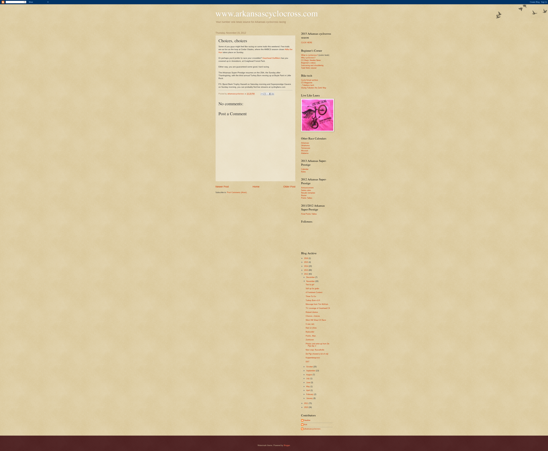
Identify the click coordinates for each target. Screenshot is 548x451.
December (310, 277)
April (308, 390)
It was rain (310, 324)
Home (256, 186)
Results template (308, 193)
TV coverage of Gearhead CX (318, 308)
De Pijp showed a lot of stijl (317, 354)
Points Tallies (306, 198)
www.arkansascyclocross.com (266, 13)
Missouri (304, 151)
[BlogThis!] (264, 94)
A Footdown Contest (314, 292)
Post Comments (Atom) (237, 192)
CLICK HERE (306, 42)
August (309, 375)
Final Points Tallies (309, 214)
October (309, 367)
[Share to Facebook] (270, 94)
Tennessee (305, 148)
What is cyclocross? (309, 55)
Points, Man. (311, 336)
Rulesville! (310, 332)
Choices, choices (313, 316)
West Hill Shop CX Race (316, 320)
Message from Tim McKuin (317, 304)
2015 (306, 262)
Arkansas (305, 143)
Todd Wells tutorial (308, 68)
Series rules (306, 190)
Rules (303, 172)
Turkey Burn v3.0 (313, 300)
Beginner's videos (308, 63)
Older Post (289, 186)
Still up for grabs (312, 288)
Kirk (305, 424)
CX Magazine (306, 83)
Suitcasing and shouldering (312, 65)
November (310, 281)
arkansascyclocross (312, 429)
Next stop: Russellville (315, 350)
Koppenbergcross (313, 358)
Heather (307, 420)
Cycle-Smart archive (309, 80)
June (308, 382)
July (308, 378)
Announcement (307, 188)
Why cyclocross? (308, 58)
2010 (306, 407)
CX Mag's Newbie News (311, 60)
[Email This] (262, 94)
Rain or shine (311, 328)
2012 (306, 274)
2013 (306, 270)
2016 (306, 258)
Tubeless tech (308, 85)
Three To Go (311, 296)
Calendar (304, 169)
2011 (306, 403)
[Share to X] (267, 94)
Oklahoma (305, 145)
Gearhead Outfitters (271, 58)
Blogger (287, 445)
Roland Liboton (312, 312)
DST (307, 362)
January (309, 398)
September (311, 371)
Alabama (304, 153)
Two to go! (310, 284)
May (308, 386)
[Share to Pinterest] (272, 94)
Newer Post (222, 186)
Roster (304, 195)
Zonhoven (310, 340)
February (310, 394)
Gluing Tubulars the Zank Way (313, 88)
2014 (306, 266)
